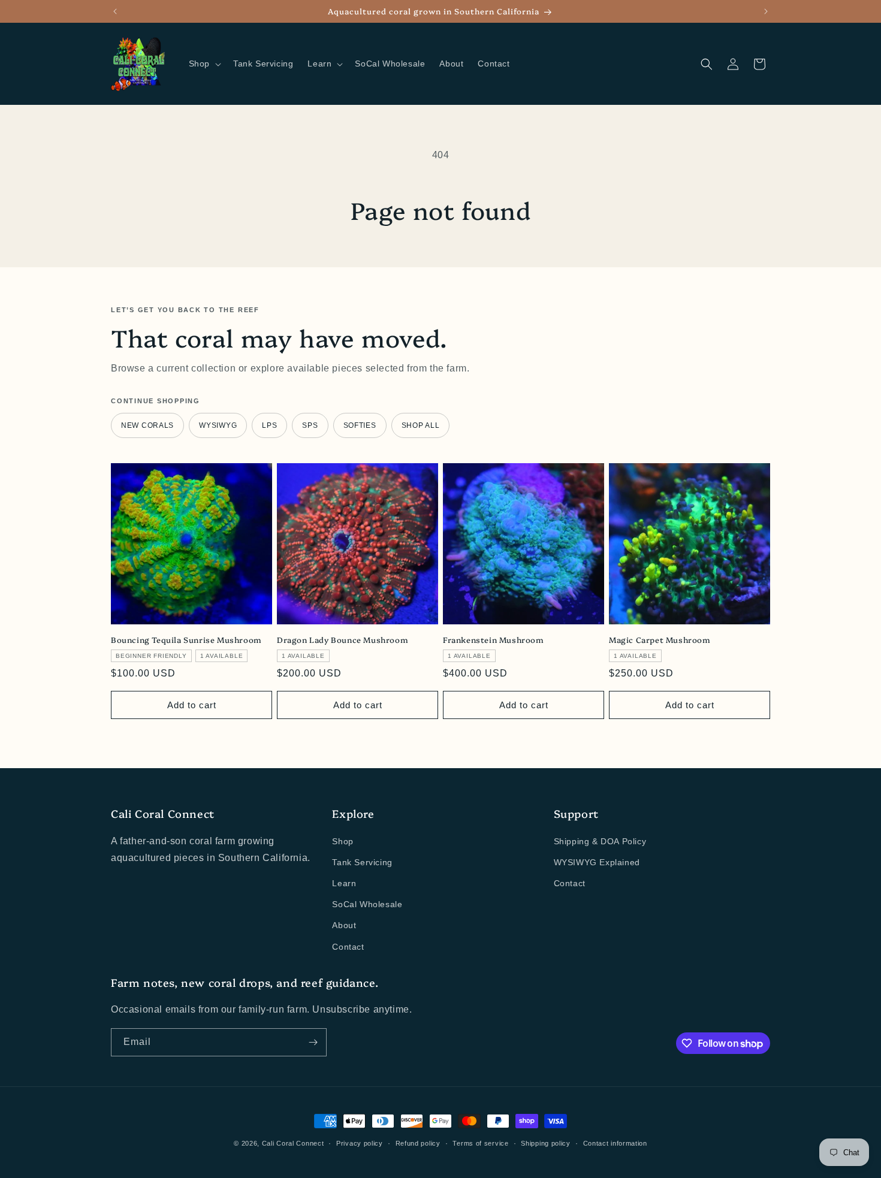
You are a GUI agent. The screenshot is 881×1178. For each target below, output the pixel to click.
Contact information (615, 1143)
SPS (310, 425)
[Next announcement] (766, 11)
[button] (204, 63)
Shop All (421, 425)
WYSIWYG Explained (597, 862)
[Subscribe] (313, 1042)
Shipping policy (546, 1143)
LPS (269, 425)
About (344, 925)
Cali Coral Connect (293, 1143)
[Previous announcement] (115, 11)
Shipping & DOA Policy (600, 841)
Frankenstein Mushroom (493, 640)
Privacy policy (359, 1143)
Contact (348, 947)
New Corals (147, 425)
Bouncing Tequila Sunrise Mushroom (186, 640)
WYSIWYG (218, 425)
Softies (359, 425)
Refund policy (418, 1143)
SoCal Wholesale (367, 904)
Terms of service (480, 1143)
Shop (342, 841)
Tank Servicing (362, 862)
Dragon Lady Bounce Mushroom (342, 640)
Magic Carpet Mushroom (660, 640)
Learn (344, 883)
